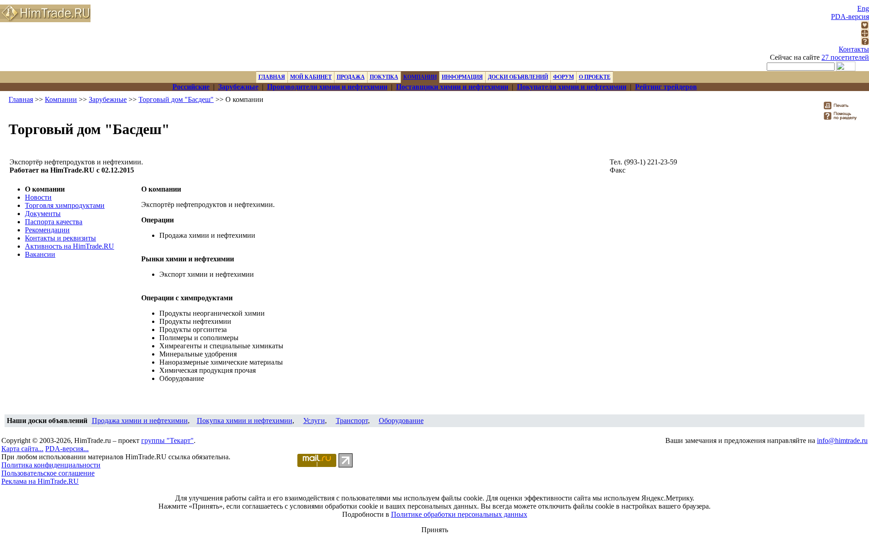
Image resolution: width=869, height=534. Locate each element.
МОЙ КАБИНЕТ (311, 77)
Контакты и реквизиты (60, 238)
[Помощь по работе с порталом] (865, 43)
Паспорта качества (53, 222)
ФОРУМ (563, 77)
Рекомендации (47, 230)
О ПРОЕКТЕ (595, 77)
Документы (43, 213)
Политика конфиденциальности (50, 465)
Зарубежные (108, 99)
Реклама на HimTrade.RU (40, 481)
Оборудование (401, 420)
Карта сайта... (22, 448)
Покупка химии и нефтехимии (244, 420)
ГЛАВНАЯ (271, 77)
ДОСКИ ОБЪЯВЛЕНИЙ (518, 77)
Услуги (314, 420)
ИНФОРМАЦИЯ (462, 77)
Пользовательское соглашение (48, 473)
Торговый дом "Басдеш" (176, 99)
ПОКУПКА (384, 77)
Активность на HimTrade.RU (69, 246)
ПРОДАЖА (351, 77)
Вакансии (40, 254)
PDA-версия (850, 16)
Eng (863, 8)
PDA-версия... (67, 448)
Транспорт (352, 420)
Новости (38, 197)
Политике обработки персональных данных (459, 514)
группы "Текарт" (167, 440)
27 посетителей (845, 57)
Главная (21, 99)
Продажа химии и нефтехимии (140, 420)
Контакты (854, 49)
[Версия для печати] (842, 108)
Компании (61, 99)
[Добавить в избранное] (865, 26)
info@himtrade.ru (842, 440)
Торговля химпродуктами (65, 205)
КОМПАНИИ (420, 77)
